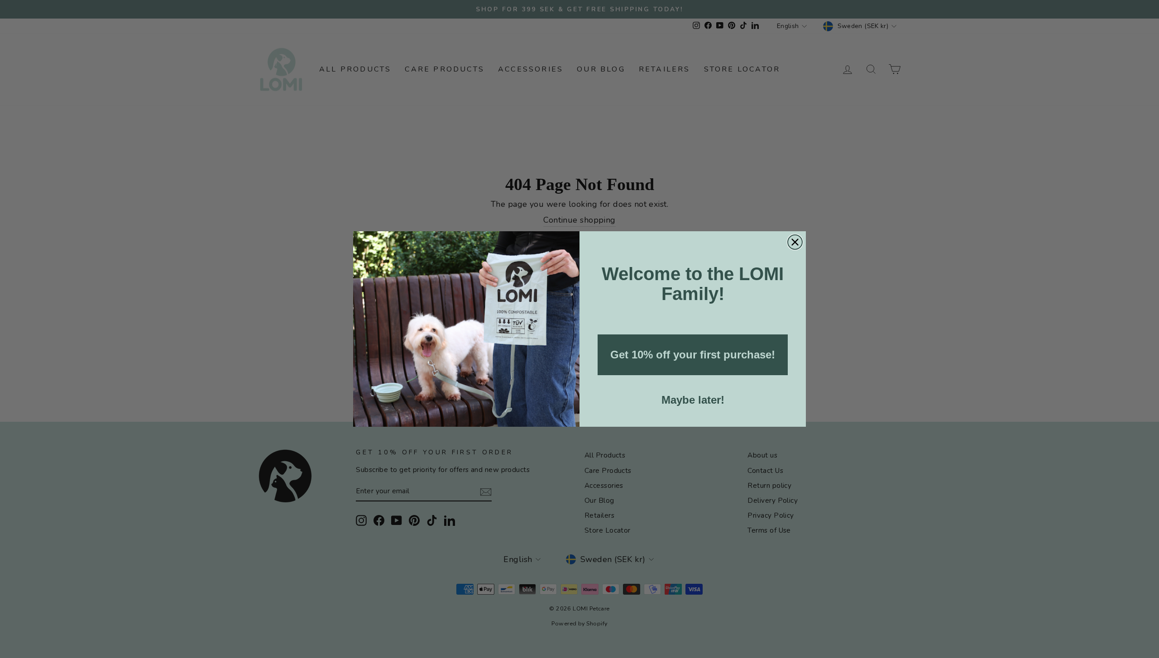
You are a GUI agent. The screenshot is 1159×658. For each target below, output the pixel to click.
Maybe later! (692, 400)
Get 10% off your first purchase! (692, 354)
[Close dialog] (795, 242)
